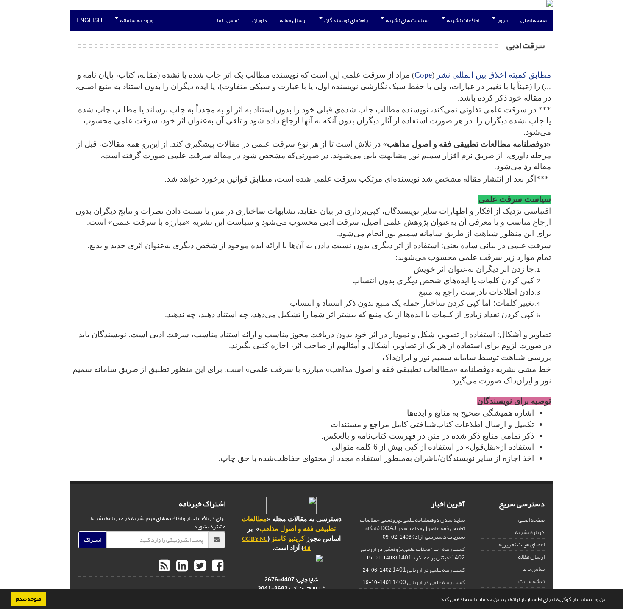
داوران (259, 20)
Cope (423, 74)
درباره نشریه (530, 532)
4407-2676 (279, 579)
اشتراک (92, 539)
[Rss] (164, 566)
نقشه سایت (531, 581)
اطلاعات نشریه (462, 20)
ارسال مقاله (293, 20)
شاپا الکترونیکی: (291, 588)
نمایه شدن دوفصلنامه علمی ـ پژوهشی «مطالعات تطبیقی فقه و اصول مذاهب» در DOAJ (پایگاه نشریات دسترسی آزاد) (412, 528)
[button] (436, 600)
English (89, 20)
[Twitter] (199, 566)
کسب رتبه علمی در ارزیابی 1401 (428, 569)
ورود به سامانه (136, 20)
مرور (502, 20)
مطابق (538, 74)
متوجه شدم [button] (28, 599)
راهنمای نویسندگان (345, 20)
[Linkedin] (181, 566)
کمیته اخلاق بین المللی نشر (481, 74)
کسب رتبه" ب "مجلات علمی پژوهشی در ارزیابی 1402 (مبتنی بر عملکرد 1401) (413, 553)
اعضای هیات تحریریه (521, 544)
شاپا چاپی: (306, 579)
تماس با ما (228, 20)
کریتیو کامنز (288, 538)
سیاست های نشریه (407, 20)
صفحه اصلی (533, 20)
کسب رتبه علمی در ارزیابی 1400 (428, 582)
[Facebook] (216, 566)
